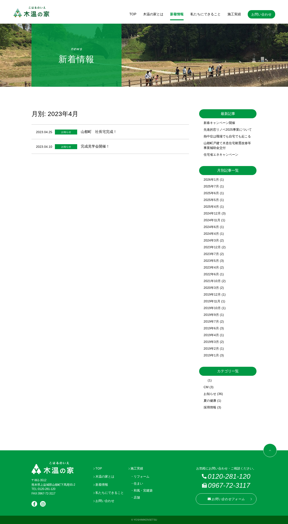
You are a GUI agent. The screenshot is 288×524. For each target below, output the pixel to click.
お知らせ (210, 394)
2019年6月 (211, 328)
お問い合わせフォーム (228, 499)
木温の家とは (153, 14)
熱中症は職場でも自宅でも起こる (227, 136)
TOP (132, 14)
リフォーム (141, 476)
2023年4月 (211, 267)
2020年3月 (211, 287)
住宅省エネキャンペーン (221, 154)
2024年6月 (211, 227)
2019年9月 (211, 315)
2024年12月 (212, 213)
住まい (138, 483)
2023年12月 (212, 247)
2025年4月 (211, 206)
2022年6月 (211, 274)
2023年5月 (211, 260)
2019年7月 (211, 321)
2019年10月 (212, 308)
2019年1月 (211, 355)
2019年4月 (211, 335)
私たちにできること (205, 14)
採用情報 (210, 407)
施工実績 (234, 14)
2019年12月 (212, 294)
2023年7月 (211, 254)
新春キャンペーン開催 (219, 123)
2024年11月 (212, 220)
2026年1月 (211, 179)
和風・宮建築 (143, 490)
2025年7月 (211, 186)
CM (206, 387)
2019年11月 (212, 301)
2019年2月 (211, 348)
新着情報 (177, 14)
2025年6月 (211, 193)
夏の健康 (210, 400)
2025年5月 (211, 200)
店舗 (137, 497)
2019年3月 (211, 342)
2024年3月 (211, 240)
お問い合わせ (261, 14)
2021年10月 (212, 281)
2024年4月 (211, 233)
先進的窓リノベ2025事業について (228, 129)
